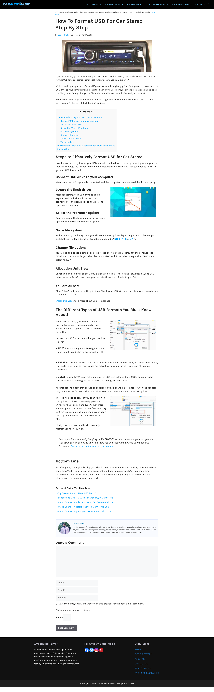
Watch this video (65, 301)
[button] (209, 4)
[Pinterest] (101, 650)
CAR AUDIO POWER (180, 4)
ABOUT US (200, 4)
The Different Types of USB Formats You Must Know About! (86, 145)
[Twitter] (91, 650)
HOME (138, 649)
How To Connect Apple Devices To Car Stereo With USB (85, 502)
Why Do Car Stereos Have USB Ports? (76, 493)
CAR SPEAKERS (133, 4)
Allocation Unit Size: (70, 138)
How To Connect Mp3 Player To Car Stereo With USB (84, 511)
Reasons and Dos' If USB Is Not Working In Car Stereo (85, 497)
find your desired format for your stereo (92, 446)
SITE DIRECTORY (143, 654)
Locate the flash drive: (71, 124)
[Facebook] (87, 650)
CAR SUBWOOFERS (156, 4)
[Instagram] (96, 650)
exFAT (131, 239)
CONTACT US (141, 663)
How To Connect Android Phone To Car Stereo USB (83, 506)
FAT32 (124, 239)
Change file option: (70, 135)
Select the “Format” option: (74, 128)
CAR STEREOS (91, 4)
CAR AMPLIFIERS (112, 4)
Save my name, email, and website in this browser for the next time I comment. (101, 603)
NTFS (117, 239)
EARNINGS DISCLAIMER (147, 673)
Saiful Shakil (63, 35)
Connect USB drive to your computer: (79, 121)
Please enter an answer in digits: (73, 610)
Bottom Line (63, 149)
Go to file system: (69, 131)
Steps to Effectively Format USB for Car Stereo (80, 117)
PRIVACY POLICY (143, 668)
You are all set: (67, 142)
